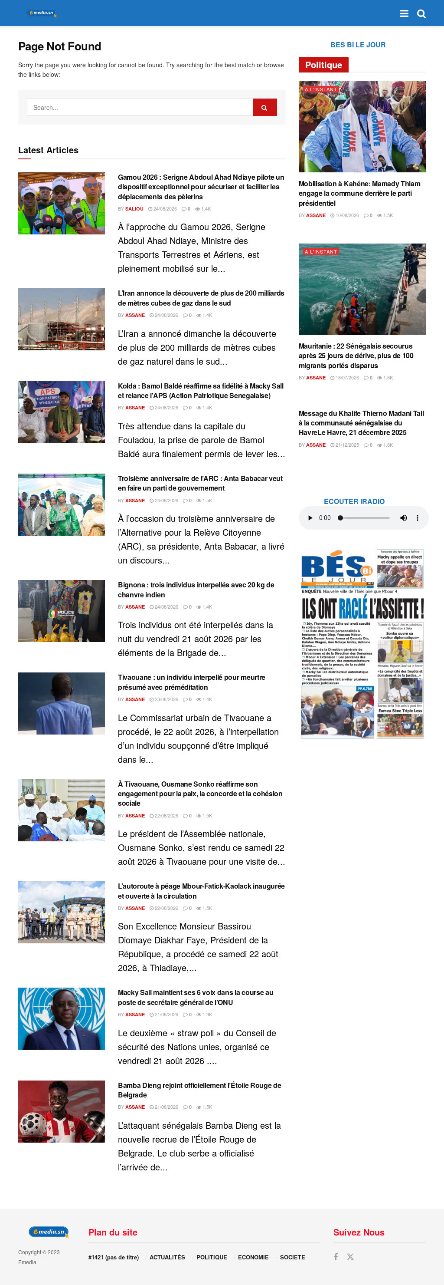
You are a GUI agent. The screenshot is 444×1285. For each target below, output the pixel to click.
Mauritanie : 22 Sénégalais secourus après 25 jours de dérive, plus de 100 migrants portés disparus (356, 355)
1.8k (387, 444)
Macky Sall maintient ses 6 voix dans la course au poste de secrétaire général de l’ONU (195, 997)
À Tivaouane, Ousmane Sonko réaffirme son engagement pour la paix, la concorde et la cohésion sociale (200, 793)
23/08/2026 (165, 698)
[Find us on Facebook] (335, 1257)
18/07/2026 (346, 377)
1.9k (206, 1014)
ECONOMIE (253, 1257)
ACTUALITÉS (167, 1257)
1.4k (205, 208)
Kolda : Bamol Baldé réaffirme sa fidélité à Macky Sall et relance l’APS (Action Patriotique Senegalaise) (201, 390)
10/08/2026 (346, 214)
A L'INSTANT (321, 89)
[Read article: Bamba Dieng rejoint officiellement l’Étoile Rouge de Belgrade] (61, 1112)
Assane (135, 315)
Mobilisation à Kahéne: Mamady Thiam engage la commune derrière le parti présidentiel (360, 193)
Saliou (134, 208)
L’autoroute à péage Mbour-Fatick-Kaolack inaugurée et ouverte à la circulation (201, 890)
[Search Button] (421, 13)
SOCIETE (292, 1257)
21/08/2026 (165, 1014)
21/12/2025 (346, 444)
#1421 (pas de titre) (113, 1257)
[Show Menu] (404, 13)
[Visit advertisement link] (362, 643)
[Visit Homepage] (40, 13)
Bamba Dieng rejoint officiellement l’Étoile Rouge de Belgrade (199, 1090)
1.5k (206, 500)
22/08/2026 (165, 815)
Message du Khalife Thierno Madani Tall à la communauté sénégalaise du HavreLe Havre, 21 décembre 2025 (361, 423)
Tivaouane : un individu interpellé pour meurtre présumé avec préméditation (191, 682)
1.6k (387, 377)
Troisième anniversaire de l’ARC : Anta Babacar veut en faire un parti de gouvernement (200, 483)
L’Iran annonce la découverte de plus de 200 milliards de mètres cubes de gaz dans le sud (201, 297)
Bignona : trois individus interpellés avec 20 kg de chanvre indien (196, 589)
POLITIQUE (211, 1257)
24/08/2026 (164, 208)
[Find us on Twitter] (350, 1257)
